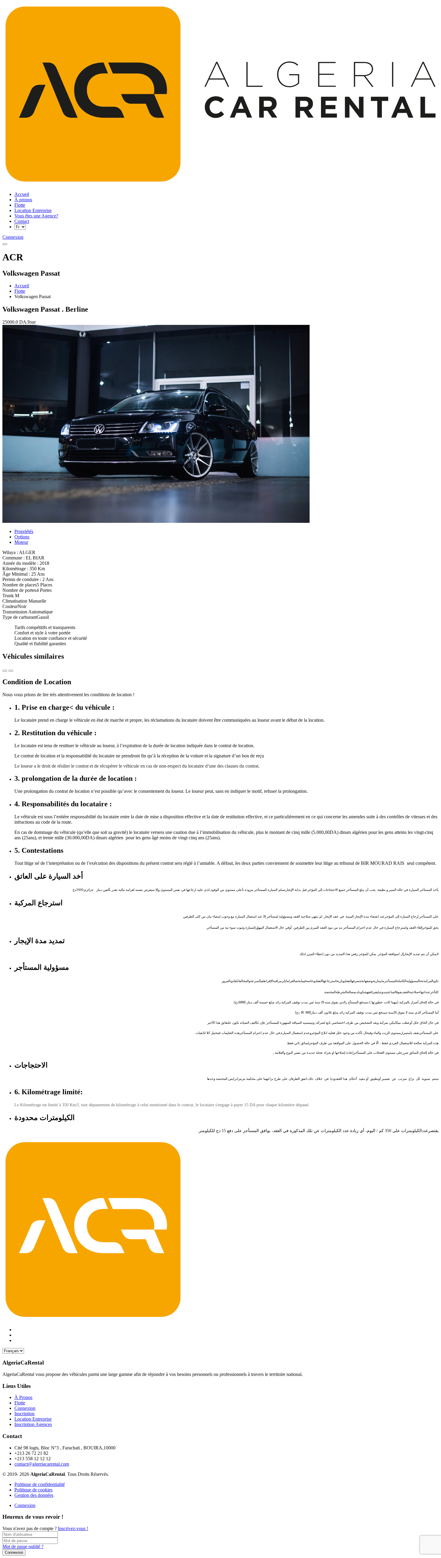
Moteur (21, 542)
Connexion (24, 1505)
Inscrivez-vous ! (73, 1528)
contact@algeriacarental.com (41, 1464)
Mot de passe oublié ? (23, 1546)
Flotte (19, 291)
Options (21, 536)
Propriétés (23, 531)
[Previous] (10, 671)
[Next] (4, 671)
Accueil (21, 285)
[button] (4, 244)
